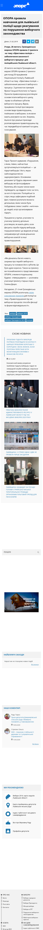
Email (37, 41)
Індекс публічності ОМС (31, 928)
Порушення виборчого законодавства (31, 913)
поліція (29, 320)
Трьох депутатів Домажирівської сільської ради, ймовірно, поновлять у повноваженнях (24, 719)
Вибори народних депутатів (29, 899)
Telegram (33, 41)
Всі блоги (35, 744)
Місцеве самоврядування (31, 924)
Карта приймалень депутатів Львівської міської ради (24, 805)
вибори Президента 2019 (15, 320)
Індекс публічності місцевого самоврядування (24, 814)
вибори (13, 313)
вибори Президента (13, 317)
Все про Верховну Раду (22, 822)
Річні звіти (6, 904)
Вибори (26, 895)
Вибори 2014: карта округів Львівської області (23, 797)
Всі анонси (35, 664)
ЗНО (4, 926)
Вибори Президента (30, 903)
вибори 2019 (22, 313)
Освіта (5, 923)
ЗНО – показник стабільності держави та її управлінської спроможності (22, 734)
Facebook (24, 41)
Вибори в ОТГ (28, 909)
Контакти (6, 907)
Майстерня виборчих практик (30, 918)
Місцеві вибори (28, 906)
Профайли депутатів (21, 831)
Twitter (28, 41)
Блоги (5, 898)
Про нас (6, 895)
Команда (6, 901)
